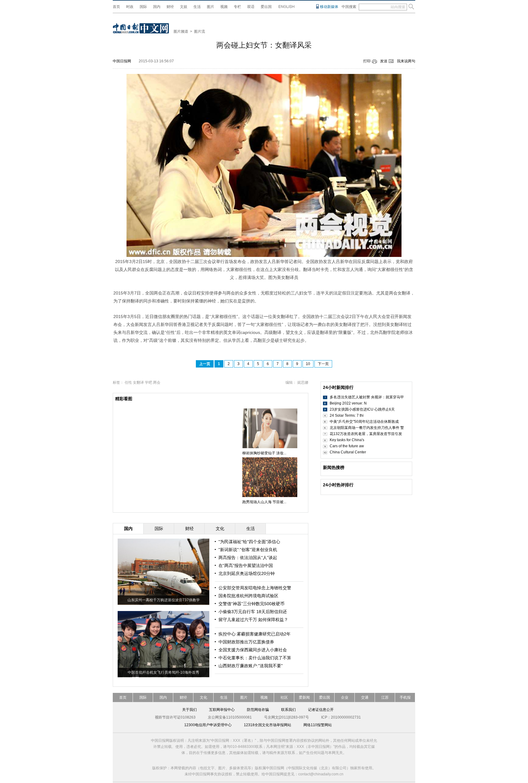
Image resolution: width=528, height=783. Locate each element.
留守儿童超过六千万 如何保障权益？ (253, 619)
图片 (210, 7)
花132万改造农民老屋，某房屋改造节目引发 (366, 434)
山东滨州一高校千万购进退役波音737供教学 (163, 600)
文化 (203, 697)
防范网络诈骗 (258, 710)
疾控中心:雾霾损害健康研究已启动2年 (254, 633)
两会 (156, 382)
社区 (284, 697)
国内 (156, 7)
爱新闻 (304, 697)
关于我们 (189, 710)
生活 (197, 7)
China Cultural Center (348, 452)
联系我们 (288, 710)
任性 (128, 382)
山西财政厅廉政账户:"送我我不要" (250, 665)
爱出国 (266, 7)
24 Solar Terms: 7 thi (347, 415)
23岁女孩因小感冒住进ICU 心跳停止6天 (362, 409)
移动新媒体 (329, 7)
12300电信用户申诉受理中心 (208, 725)
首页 (116, 7)
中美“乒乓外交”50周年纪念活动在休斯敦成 (364, 421)
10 (308, 364)
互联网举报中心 (222, 710)
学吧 (148, 382)
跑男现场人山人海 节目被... (264, 502)
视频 (224, 7)
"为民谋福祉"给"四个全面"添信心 (249, 541)
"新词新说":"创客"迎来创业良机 (247, 549)
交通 (365, 697)
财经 (170, 7)
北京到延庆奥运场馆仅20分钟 (246, 573)
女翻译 (138, 382)
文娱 (183, 7)
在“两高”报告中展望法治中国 (245, 565)
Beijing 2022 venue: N (348, 403)
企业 (344, 697)
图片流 (199, 31)
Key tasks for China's (347, 440)
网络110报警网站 (317, 725)
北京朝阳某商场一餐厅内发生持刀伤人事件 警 (367, 428)
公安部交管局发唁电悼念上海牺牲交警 (254, 587)
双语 (251, 7)
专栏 (237, 7)
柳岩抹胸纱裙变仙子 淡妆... (264, 453)
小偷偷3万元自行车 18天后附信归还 (252, 611)
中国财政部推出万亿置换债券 (246, 641)
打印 (367, 61)
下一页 (323, 364)
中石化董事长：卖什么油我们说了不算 (254, 657)
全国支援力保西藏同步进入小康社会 (252, 649)
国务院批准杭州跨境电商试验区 (248, 595)
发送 (383, 61)
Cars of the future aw (347, 446)
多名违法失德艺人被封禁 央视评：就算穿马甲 (367, 397)
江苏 (385, 697)
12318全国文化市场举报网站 (267, 725)
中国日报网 (122, 61)
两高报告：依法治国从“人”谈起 (247, 557)
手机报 (405, 697)
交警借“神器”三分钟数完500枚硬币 (251, 603)
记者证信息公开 (321, 710)
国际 (143, 7)
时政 (130, 7)
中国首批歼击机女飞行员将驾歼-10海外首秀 (163, 672)
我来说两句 (406, 61)
